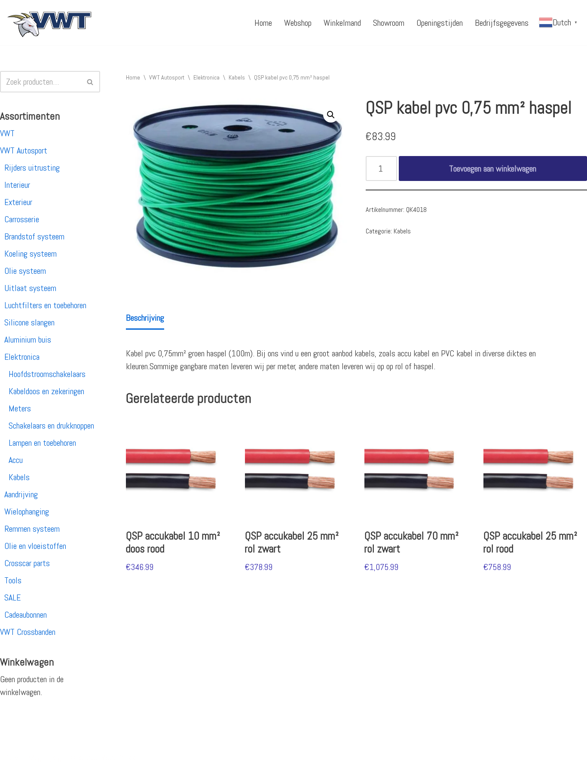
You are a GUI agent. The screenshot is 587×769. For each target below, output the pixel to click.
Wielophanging (26, 511)
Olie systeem (25, 270)
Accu (16, 460)
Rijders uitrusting (32, 167)
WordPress (118, 757)
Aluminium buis (27, 339)
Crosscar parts (27, 563)
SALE (12, 597)
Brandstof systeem (34, 236)
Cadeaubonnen (25, 614)
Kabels (19, 477)
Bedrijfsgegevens (502, 22)
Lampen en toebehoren (42, 442)
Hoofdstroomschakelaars (47, 374)
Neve (14, 757)
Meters (20, 408)
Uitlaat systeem (30, 288)
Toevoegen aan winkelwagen (492, 168)
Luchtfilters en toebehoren (45, 305)
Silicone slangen (29, 322)
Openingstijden (439, 22)
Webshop (298, 22)
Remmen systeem (32, 528)
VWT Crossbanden (27, 631)
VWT (7, 133)
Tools (12, 580)
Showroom (388, 22)
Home (263, 22)
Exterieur (18, 202)
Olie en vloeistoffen (35, 545)
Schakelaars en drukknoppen (51, 425)
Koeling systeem (30, 253)
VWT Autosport (23, 150)
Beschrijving (145, 317)
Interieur (17, 184)
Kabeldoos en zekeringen (46, 391)
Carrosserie (21, 219)
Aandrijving (21, 494)
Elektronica (22, 356)
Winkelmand (342, 22)
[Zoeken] (90, 81)
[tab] (145, 318)
